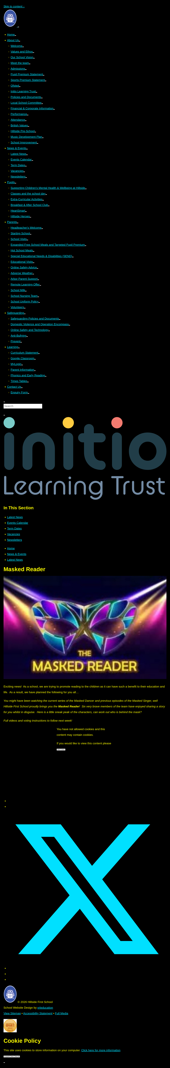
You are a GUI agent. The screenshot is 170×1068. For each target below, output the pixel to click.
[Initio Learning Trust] (85, 498)
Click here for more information (100, 1050)
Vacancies (13, 534)
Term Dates (14, 528)
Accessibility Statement (37, 1013)
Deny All (17, 1056)
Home (11, 548)
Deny (12, 1056)
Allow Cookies (61, 749)
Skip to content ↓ (14, 6)
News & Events (16, 554)
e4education (45, 1007)
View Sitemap (12, 1013)
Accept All (6, 1056)
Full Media (61, 1013)
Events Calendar (17, 522)
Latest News (15, 517)
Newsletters (14, 539)
